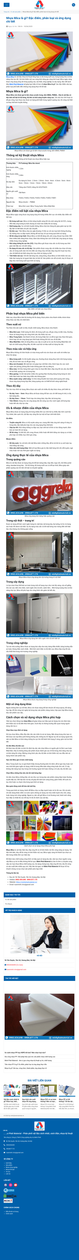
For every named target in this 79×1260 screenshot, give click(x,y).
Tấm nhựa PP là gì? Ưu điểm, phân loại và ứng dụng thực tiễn (26, 1064)
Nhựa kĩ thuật (10, 1169)
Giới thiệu (9, 1163)
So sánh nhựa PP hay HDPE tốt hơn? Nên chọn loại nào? (25, 1053)
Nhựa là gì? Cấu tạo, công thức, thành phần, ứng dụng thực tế (26, 1068)
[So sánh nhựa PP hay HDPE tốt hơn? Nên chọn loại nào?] (39, 1016)
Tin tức (8, 1171)
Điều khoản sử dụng (12, 1211)
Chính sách (9, 1213)
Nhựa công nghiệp (11, 1167)
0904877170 (10, 1149)
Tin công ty (8, 904)
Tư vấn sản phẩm (16, 12)
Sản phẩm (9, 1165)
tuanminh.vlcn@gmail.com (14, 1152)
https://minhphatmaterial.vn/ (26, 882)
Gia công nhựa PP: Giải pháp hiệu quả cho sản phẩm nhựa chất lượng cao (30, 1057)
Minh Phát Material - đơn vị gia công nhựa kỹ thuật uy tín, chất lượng (28, 1060)
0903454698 (10, 1145)
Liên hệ (8, 1174)
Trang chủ (6, 12)
